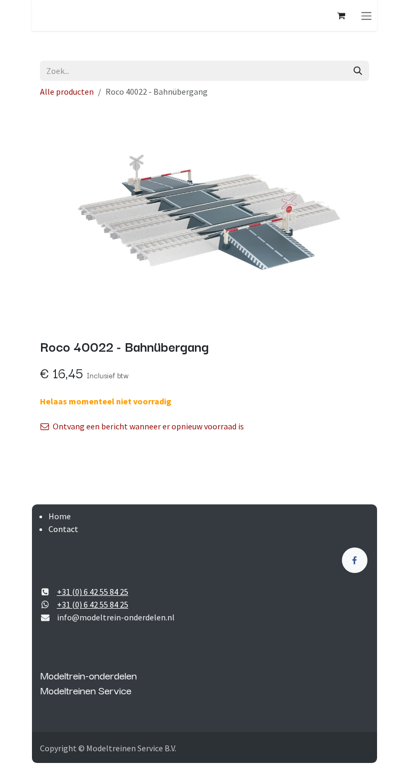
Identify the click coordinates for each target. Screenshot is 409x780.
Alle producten (67, 91)
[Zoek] (358, 71)
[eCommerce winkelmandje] (340, 15)
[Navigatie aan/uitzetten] (366, 15)
